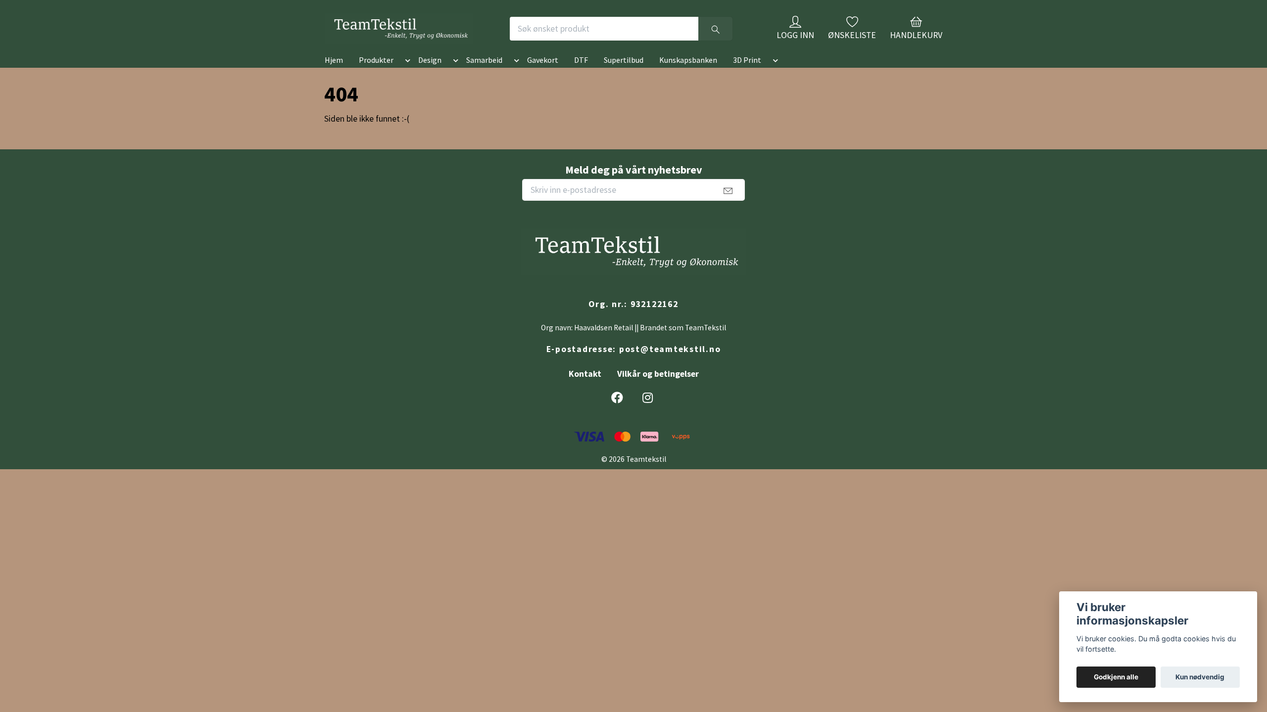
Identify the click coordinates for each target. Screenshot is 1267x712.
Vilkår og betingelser (658, 389)
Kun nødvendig (1199, 677)
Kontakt (585, 389)
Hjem (334, 76)
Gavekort (542, 76)
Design (429, 76)
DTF (581, 76)
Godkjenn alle (1116, 677)
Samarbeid (484, 76)
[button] (405, 78)
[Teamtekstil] (437, 36)
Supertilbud (623, 76)
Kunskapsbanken (688, 76)
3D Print (747, 76)
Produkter (376, 76)
